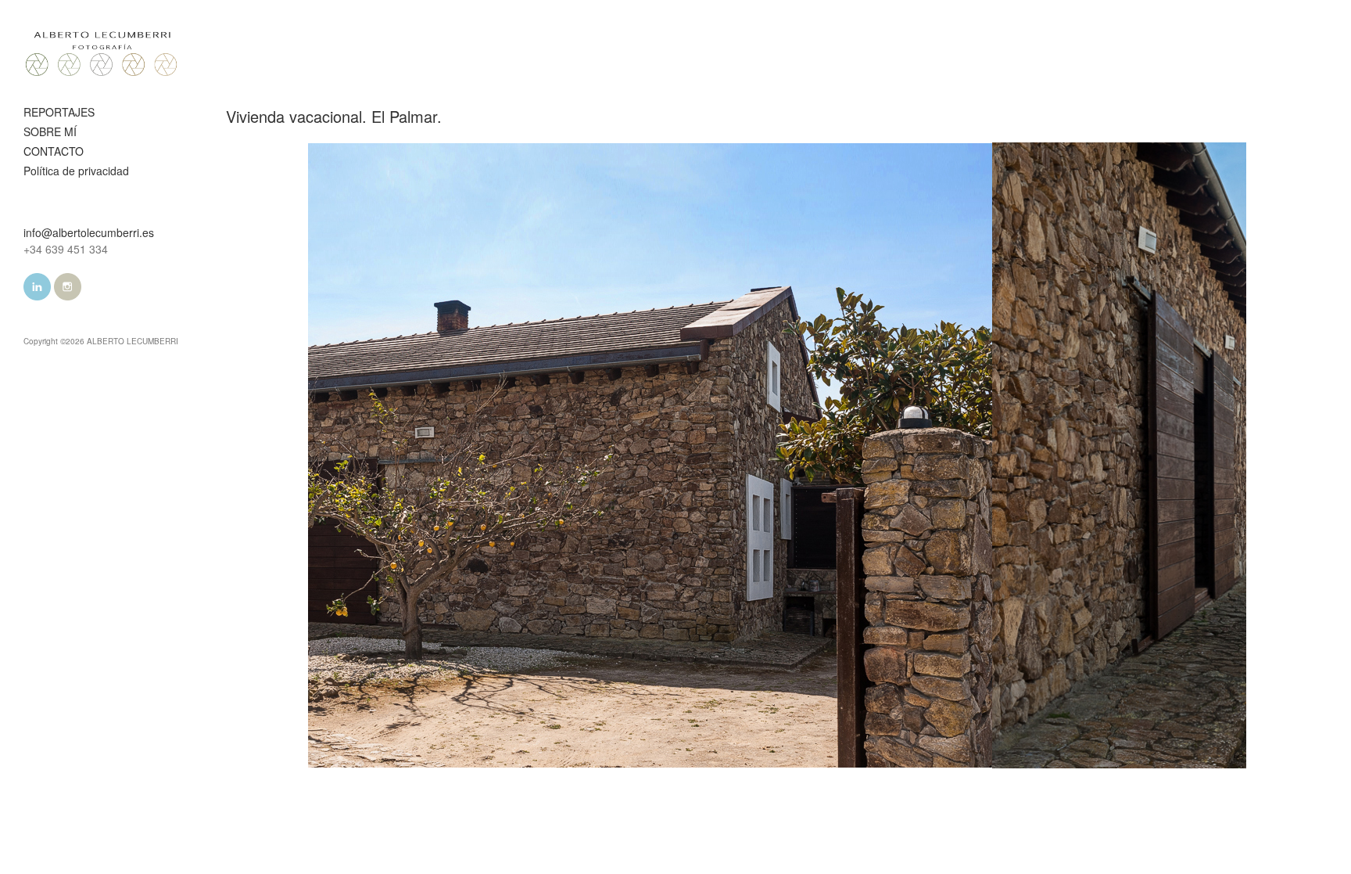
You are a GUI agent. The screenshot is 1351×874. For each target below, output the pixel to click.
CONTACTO (53, 151)
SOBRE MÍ (50, 131)
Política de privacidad (76, 170)
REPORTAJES (59, 112)
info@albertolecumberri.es (88, 232)
